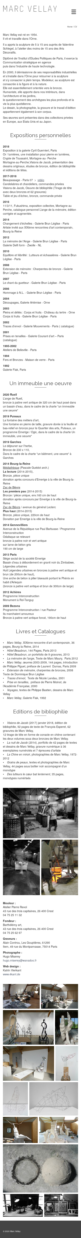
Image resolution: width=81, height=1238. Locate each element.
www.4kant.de (11, 974)
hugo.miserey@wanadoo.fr (20, 960)
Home (70, 26)
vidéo (41, 180)
